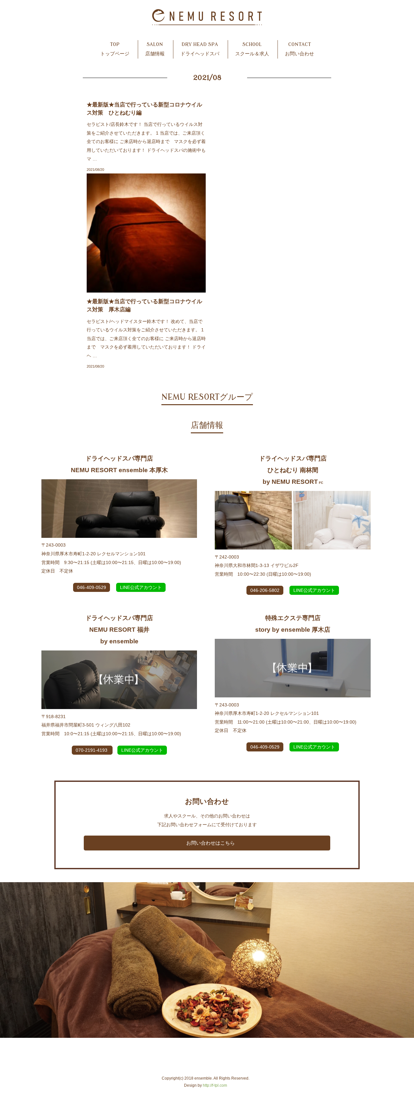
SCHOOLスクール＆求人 (252, 49)
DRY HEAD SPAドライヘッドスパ (199, 49)
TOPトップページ (114, 49)
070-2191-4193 (92, 750)
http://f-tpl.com (215, 1085)
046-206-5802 (264, 590)
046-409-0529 (91, 587)
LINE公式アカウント (141, 587)
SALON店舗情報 (155, 49)
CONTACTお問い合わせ (299, 49)
